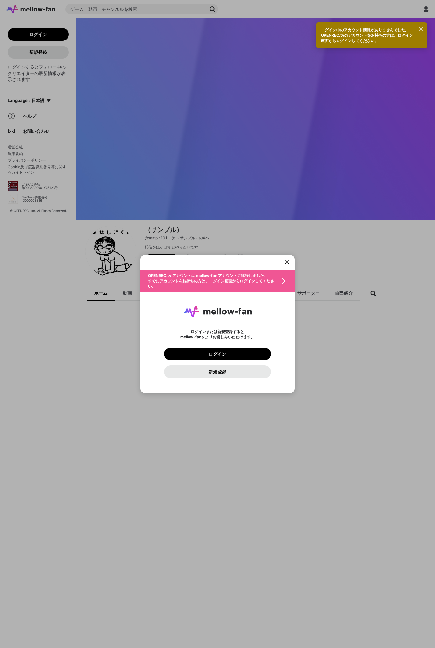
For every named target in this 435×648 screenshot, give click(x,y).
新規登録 (217, 371)
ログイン (217, 353)
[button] (217, 281)
